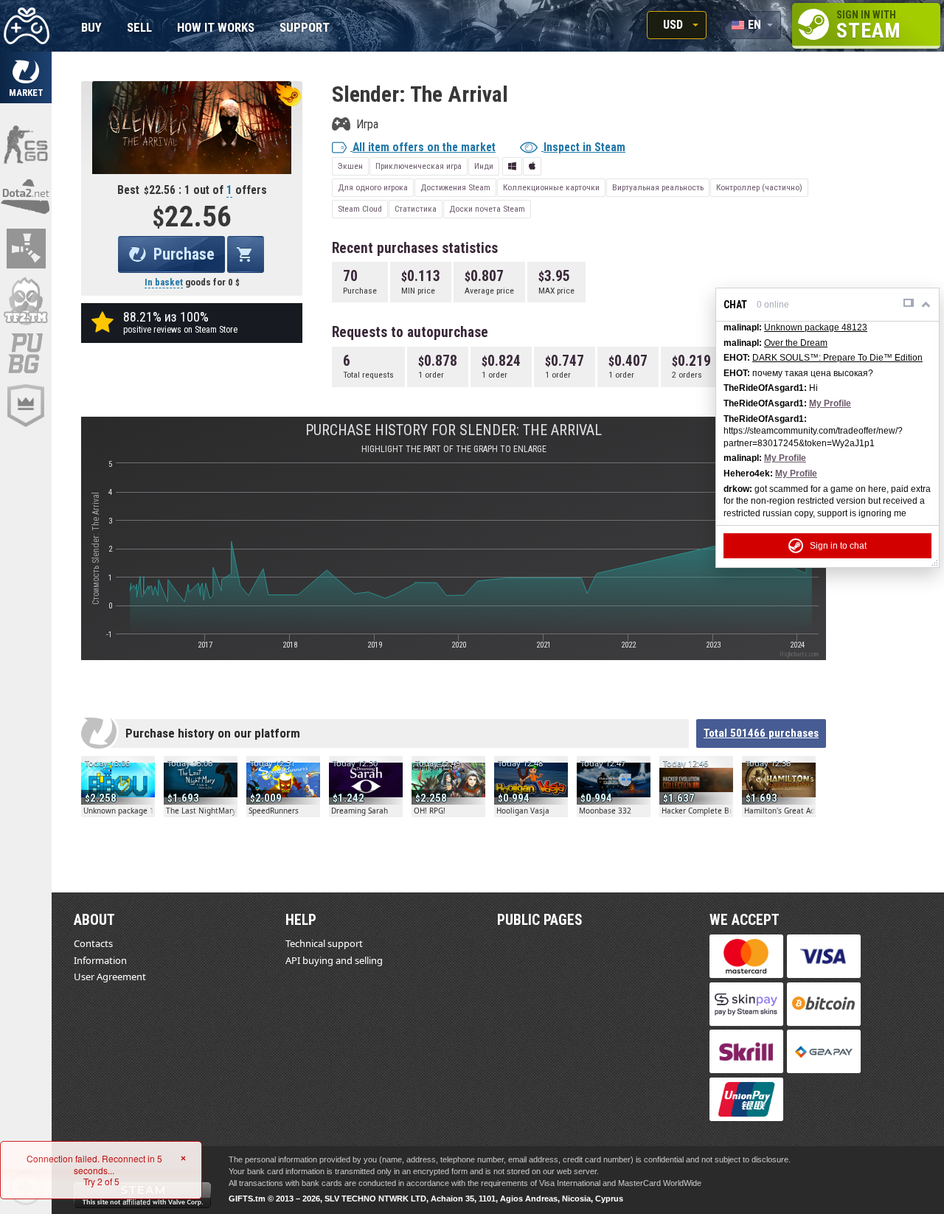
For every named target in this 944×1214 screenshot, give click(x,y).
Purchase (184, 254)
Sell (139, 28)
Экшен (350, 166)
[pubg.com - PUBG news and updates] (26, 353)
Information (100, 960)
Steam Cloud (360, 209)
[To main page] (26, 26)
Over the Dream (795, 343)
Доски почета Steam (487, 209)
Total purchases (761, 733)
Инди (483, 166)
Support (305, 28)
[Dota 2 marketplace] (26, 196)
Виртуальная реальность (658, 187)
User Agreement (110, 976)
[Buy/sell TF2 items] (26, 301)
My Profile (830, 403)
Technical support (324, 943)
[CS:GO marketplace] (26, 144)
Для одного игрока (373, 187)
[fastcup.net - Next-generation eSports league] (26, 405)
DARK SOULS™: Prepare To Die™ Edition (837, 358)
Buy (91, 28)
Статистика (416, 209)
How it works (215, 28)
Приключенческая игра (418, 166)
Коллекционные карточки (551, 187)
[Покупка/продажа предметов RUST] (26, 248)
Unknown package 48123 (815, 327)
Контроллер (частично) (759, 187)
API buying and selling (334, 960)
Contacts (93, 943)
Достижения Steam (455, 187)
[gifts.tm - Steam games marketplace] (26, 77)
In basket (164, 282)
